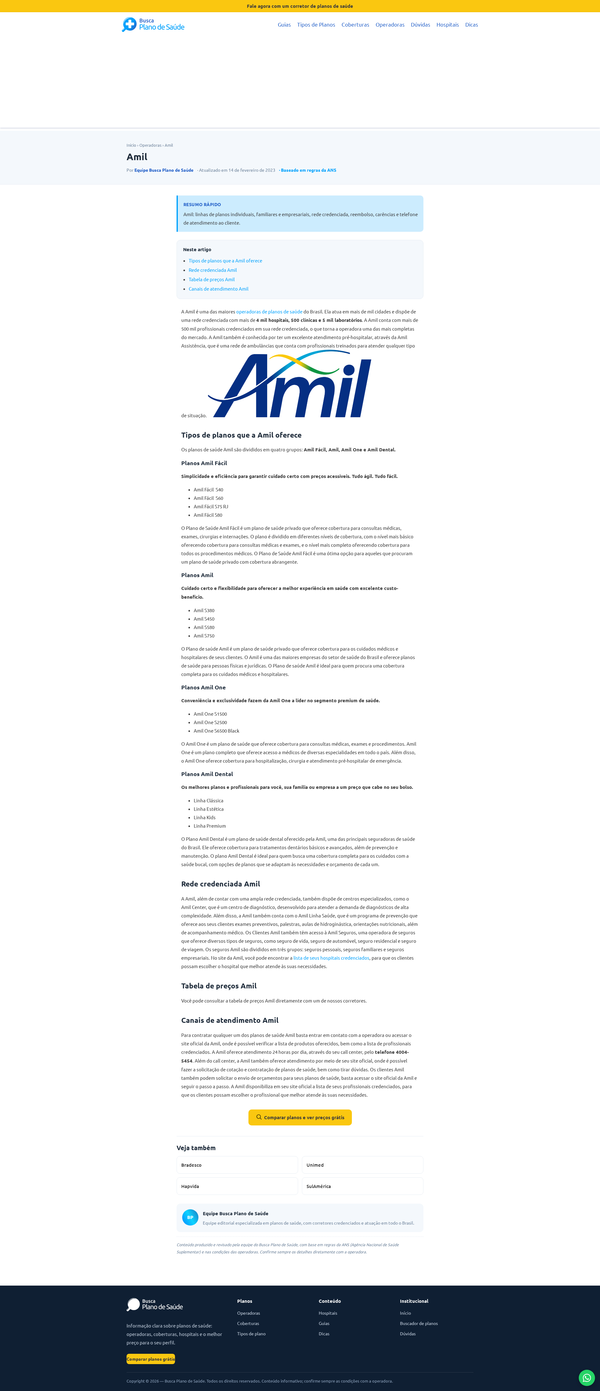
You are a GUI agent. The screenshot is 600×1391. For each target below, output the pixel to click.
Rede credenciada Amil (213, 270)
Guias (284, 24)
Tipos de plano (251, 1333)
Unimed (315, 1165)
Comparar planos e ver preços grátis (304, 1117)
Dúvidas (420, 24)
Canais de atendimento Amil (218, 289)
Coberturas (355, 24)
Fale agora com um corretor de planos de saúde (300, 6)
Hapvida (190, 1186)
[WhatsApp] (587, 1378)
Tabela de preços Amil (212, 279)
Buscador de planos (419, 1323)
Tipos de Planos (316, 24)
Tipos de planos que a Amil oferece (225, 260)
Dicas (471, 24)
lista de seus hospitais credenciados (331, 958)
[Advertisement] (300, 84)
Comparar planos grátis (151, 1359)
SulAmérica (319, 1186)
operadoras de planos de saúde (269, 311)
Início (131, 145)
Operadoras (390, 24)
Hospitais (448, 24)
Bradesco (191, 1165)
